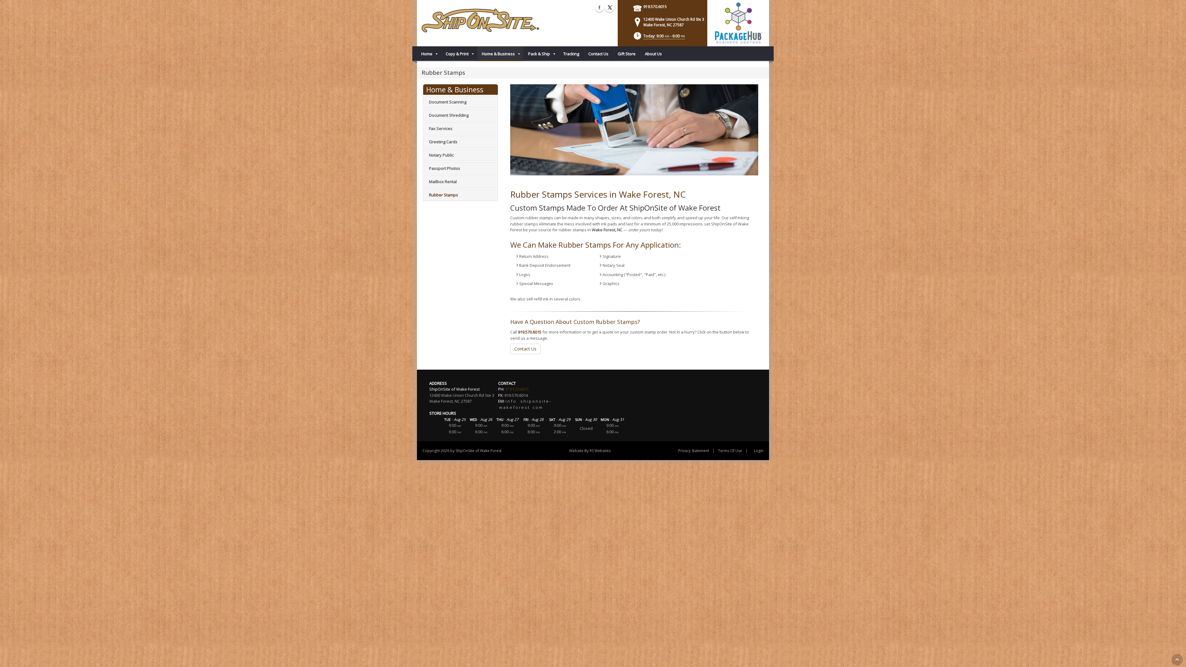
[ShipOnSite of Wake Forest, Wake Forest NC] (484, 21)
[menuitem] (429, 53)
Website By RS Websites (590, 450)
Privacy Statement (693, 450)
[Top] (1177, 659)
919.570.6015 (655, 6)
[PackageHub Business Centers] (738, 22)
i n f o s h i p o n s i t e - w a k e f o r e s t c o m (524, 404)
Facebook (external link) (599, 7)
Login (758, 450)
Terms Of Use (730, 450)
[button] (659, 37)
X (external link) (609, 7)
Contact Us (525, 349)
